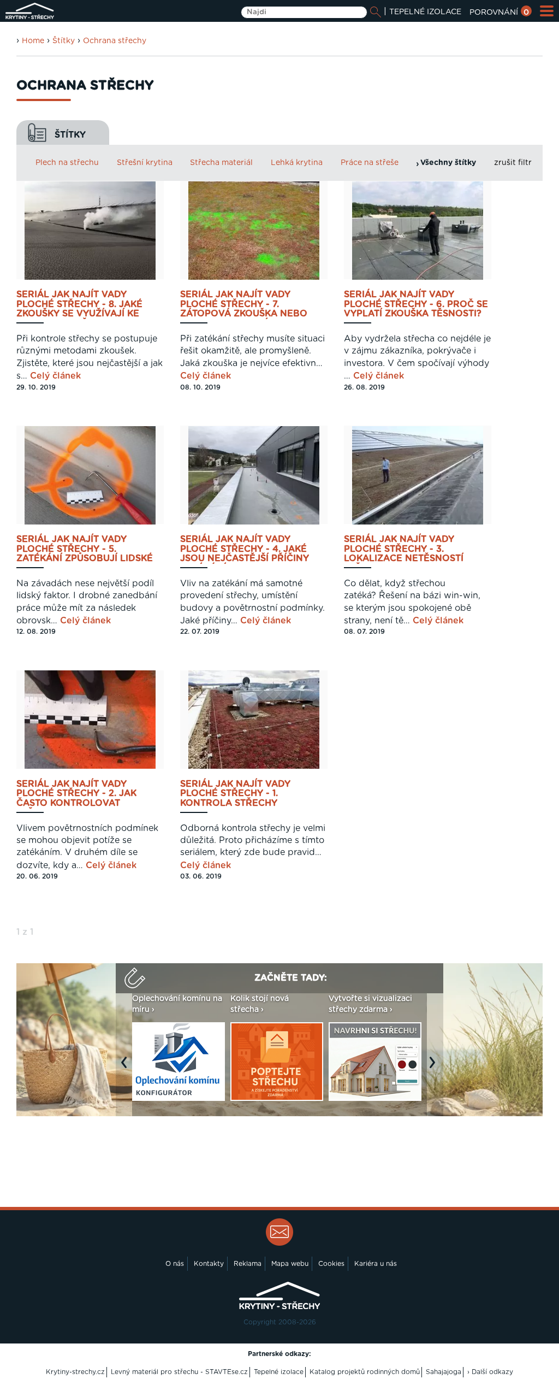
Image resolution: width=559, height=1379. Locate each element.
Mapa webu (289, 1263)
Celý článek (55, 376)
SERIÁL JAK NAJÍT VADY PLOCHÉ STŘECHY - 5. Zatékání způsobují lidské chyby (84, 549)
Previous (126, 1068)
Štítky (63, 41)
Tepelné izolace (279, 1372)
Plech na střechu (67, 163)
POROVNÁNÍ (499, 12)
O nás (174, 1263)
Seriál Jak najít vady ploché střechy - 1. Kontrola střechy (235, 794)
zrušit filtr (513, 163)
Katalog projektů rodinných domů (365, 1372)
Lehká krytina (297, 163)
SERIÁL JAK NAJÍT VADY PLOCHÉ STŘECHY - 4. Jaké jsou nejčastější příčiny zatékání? (244, 549)
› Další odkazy (490, 1372)
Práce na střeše (370, 163)
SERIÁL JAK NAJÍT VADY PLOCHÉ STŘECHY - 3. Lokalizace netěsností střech (403, 549)
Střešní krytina (145, 163)
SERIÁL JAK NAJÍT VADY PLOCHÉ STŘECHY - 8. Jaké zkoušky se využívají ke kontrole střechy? (79, 304)
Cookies (331, 1263)
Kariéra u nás (375, 1263)
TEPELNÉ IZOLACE (425, 12)
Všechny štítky (448, 163)
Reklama (247, 1263)
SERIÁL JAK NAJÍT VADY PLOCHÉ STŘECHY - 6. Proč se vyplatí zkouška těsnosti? (416, 304)
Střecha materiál (221, 163)
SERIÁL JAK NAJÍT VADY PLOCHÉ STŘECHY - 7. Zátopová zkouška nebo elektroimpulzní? (243, 304)
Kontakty (209, 1263)
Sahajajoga (443, 1372)
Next (435, 1068)
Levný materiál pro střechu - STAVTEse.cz (179, 1372)
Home (33, 41)
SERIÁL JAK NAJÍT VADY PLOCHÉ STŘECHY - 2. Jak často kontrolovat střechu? (76, 794)
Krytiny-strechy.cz (75, 1372)
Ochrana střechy (114, 41)
